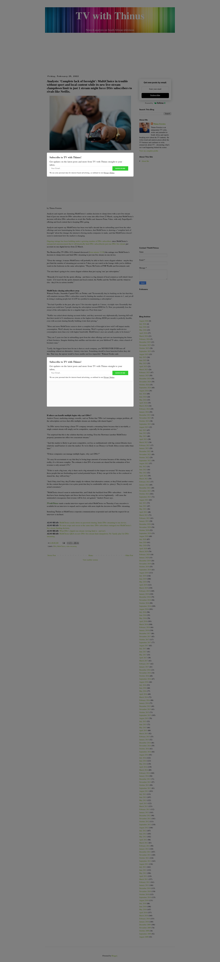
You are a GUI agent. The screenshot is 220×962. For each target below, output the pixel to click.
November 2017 (145, 636)
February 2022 (144, 481)
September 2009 (145, 934)
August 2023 (143, 427)
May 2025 (143, 363)
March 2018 (143, 624)
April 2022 (143, 475)
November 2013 (145, 782)
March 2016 (143, 697)
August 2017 (143, 645)
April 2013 (143, 803)
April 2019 (143, 585)
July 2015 (142, 721)
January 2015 (144, 739)
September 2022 (145, 460)
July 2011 (142, 867)
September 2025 (145, 351)
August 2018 (143, 609)
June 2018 (143, 615)
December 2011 (145, 852)
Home (90, 555)
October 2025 (144, 348)
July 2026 (142, 324)
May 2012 (143, 836)
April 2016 (143, 694)
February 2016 (144, 700)
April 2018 (143, 621)
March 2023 (143, 442)
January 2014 (144, 776)
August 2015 (143, 718)
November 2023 (145, 418)
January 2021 (144, 521)
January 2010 (144, 921)
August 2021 (143, 500)
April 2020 (143, 548)
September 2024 (145, 387)
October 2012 (144, 821)
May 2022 (143, 472)
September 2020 (145, 533)
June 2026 (143, 327)
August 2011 (143, 864)
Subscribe (155, 95)
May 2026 (143, 330)
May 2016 (143, 691)
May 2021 (143, 509)
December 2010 (145, 888)
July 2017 (142, 648)
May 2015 (143, 727)
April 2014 (143, 767)
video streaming (71, 546)
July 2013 (142, 794)
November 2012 (145, 818)
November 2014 (145, 745)
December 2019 (145, 560)
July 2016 (142, 685)
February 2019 (144, 591)
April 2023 (143, 439)
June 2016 (143, 688)
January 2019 (144, 594)
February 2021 (144, 518)
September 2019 (145, 569)
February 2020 (144, 554)
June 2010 (143, 906)
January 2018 (144, 630)
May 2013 (143, 800)
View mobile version (90, 560)
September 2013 (145, 788)
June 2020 (143, 542)
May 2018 (143, 618)
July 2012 (142, 830)
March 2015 (143, 733)
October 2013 (144, 785)
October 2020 (144, 530)
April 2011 (143, 876)
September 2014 (145, 751)
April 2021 (143, 512)
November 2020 (145, 527)
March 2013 (143, 806)
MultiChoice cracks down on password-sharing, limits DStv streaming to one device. (93, 522)
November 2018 (145, 600)
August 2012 (143, 827)
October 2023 (144, 421)
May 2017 (143, 654)
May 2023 (143, 436)
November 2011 (145, 855)
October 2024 (144, 384)
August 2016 (143, 682)
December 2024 (145, 378)
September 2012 (145, 824)
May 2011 (143, 873)
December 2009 (145, 924)
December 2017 (145, 633)
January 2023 (144, 448)
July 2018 (142, 612)
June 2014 (143, 761)
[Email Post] (63, 543)
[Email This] (68, 543)
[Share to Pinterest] (78, 543)
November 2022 (145, 454)
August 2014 (143, 755)
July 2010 (142, 903)
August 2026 (143, 321)
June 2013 (143, 797)
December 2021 (145, 488)
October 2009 (144, 930)
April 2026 (143, 333)
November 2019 (145, 563)
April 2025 (143, 366)
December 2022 (145, 451)
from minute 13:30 (96, 252)
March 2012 (143, 843)
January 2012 (144, 849)
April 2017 (143, 657)
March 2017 (143, 660)
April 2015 (143, 730)
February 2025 (144, 372)
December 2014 (145, 742)
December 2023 (145, 415)
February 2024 (144, 409)
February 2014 (144, 773)
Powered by (149, 103)
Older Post (129, 555)
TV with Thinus (110, 15)
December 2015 (145, 706)
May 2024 (143, 400)
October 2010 (144, 894)
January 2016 (144, 703)
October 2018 (144, 603)
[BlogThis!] (70, 543)
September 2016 (145, 679)
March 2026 (143, 336)
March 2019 (143, 588)
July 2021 (142, 503)
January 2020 (144, 557)
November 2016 (145, 673)
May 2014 (143, 764)
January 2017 (144, 667)
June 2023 (143, 433)
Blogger (114, 955)
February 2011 (144, 882)
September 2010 (145, 897)
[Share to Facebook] (75, 543)
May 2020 (143, 545)
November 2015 (145, 709)
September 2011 (145, 861)
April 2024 (143, 403)
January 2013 (144, 812)
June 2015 (143, 724)
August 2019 (143, 572)
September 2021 (145, 497)
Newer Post (51, 555)
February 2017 (144, 663)
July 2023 (142, 430)
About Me (145, 161)
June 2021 (143, 506)
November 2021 (145, 491)
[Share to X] (73, 543)
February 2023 (144, 445)
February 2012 (144, 846)
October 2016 (144, 676)
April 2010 (143, 912)
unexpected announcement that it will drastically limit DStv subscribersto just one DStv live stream (86, 244)
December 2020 (145, 524)
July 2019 (142, 576)
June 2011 (143, 870)
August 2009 (143, 937)
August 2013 (143, 791)
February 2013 (144, 809)
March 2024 (143, 406)
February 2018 (144, 627)
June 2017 (143, 651)
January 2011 (144, 885)
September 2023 (145, 424)
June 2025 (143, 360)
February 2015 (144, 736)
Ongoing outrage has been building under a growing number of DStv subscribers (79, 241)
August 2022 (143, 463)
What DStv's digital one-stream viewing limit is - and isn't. (82, 531)
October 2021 (144, 494)
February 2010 (144, 918)
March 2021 (143, 515)
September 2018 (145, 606)
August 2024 (143, 390)
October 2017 (144, 639)
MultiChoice (61, 546)
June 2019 (143, 579)
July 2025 (142, 357)
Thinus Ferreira (159, 124)
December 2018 (145, 597)
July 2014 (142, 758)
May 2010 (143, 909)
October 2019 (144, 566)
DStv (54, 546)
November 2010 (145, 891)
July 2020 (142, 539)
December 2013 (145, 779)
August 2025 (143, 354)
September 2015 (145, 715)
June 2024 (143, 397)
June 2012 (143, 833)
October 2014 (144, 748)
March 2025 (143, 369)
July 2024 (142, 393)
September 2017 (145, 642)
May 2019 (143, 582)
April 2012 (143, 839)
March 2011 (143, 879)
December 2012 (145, 815)
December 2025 (145, 342)
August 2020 (143, 536)
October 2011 (144, 858)
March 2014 (143, 770)
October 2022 (144, 457)
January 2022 (144, 484)
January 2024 (144, 412)
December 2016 (145, 670)
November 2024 (145, 381)
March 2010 (143, 915)
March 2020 (143, 551)
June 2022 (143, 469)
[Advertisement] (110, 53)
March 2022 (143, 478)
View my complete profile (148, 151)
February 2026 (144, 339)
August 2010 (143, 900)
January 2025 (144, 375)
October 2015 (144, 712)
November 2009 (145, 927)
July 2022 (142, 466)
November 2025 (145, 345)
